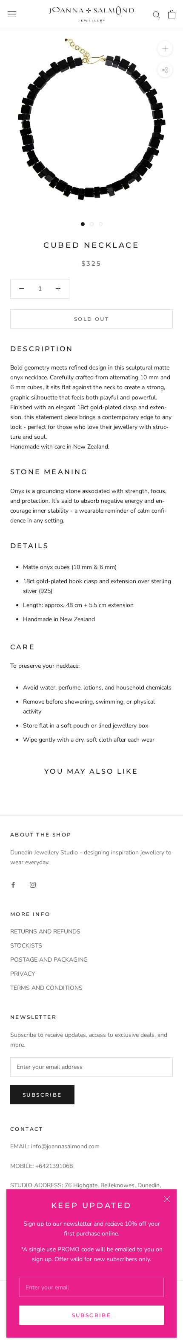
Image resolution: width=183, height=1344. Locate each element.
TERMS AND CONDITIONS (46, 988)
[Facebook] (13, 884)
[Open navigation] (12, 14)
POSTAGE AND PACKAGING (49, 960)
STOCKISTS (26, 946)
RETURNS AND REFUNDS (45, 931)
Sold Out (91, 319)
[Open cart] (171, 14)
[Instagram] (33, 884)
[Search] (156, 14)
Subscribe (92, 1315)
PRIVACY (22, 974)
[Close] (167, 1199)
